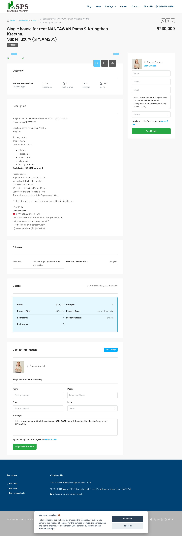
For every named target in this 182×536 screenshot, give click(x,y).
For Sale (13, 488)
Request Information (24, 446)
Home (12, 21)
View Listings (111, 350)
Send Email (151, 131)
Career (123, 6)
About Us (148, 6)
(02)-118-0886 (165, 6)
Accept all (127, 518)
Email (15, 402)
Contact (135, 6)
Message (17, 415)
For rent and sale (17, 493)
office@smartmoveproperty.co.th (68, 494)
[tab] (96, 63)
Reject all (128, 526)
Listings (109, 6)
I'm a (69, 402)
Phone (70, 389)
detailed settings (46, 529)
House (33, 21)
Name (15, 389)
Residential (23, 21)
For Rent (12, 45)
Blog (89, 6)
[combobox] (92, 408)
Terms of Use (50, 439)
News (98, 6)
